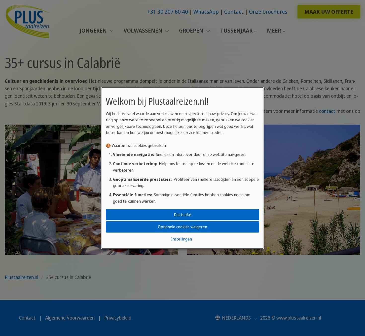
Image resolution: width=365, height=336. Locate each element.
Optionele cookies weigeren (182, 227)
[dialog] (182, 168)
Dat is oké (182, 214)
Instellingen (181, 239)
